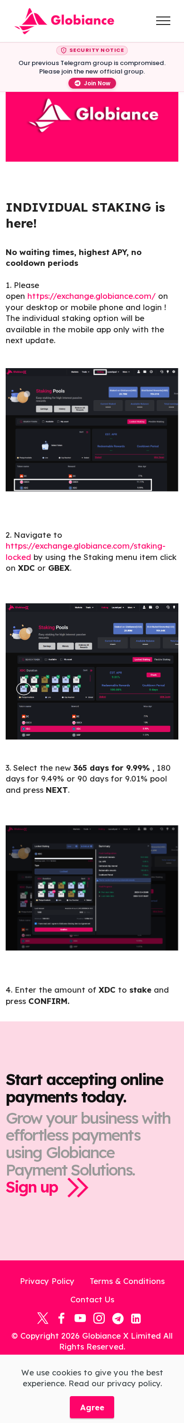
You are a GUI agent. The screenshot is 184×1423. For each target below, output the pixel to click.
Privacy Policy (47, 1281)
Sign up (32, 1186)
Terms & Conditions (127, 1281)
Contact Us (92, 1299)
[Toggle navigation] (163, 20)
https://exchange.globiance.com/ (91, 296)
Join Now (97, 83)
